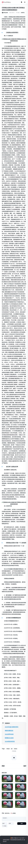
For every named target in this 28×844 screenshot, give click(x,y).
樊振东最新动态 (9, 730)
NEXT (25, 766)
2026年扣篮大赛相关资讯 (11, 727)
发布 (22, 823)
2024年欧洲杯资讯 (10, 741)
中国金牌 (8, 748)
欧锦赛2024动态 (9, 738)
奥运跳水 (15, 748)
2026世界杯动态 (9, 734)
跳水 (12, 748)
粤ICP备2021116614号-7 (18, 838)
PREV (3, 766)
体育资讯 (22, 12)
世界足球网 (5, 12)
